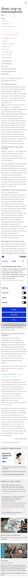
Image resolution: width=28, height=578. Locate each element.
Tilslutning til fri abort (7, 52)
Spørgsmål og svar (7, 57)
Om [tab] (23, 261)
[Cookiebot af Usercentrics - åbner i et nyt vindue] (19, 257)
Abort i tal (4, 21)
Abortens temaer (6, 46)
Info (3, 15)
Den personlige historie (8, 69)
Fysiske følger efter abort (8, 38)
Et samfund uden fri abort (8, 44)
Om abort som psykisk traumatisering (12, 32)
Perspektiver (5, 74)
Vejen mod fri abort (7, 54)
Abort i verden (5, 49)
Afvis (14, 319)
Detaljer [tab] (14, 261)
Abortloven (5, 41)
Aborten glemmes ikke (8, 29)
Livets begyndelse (6, 63)
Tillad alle (14, 309)
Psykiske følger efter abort (8, 26)
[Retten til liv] (5, 2)
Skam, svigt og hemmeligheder (11, 34)
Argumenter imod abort (8, 71)
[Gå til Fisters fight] (14, 550)
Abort (3, 18)
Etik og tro (4, 66)
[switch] (24, 293)
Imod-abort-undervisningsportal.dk (12, 474)
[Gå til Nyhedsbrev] (14, 525)
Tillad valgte (14, 314)
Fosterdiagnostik (6, 61)
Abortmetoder (5, 23)
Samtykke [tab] (5, 261)
